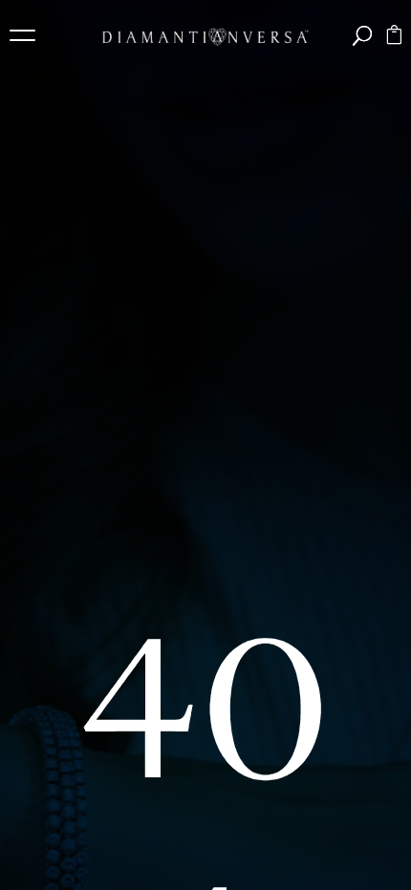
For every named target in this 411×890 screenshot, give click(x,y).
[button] (28, 38)
